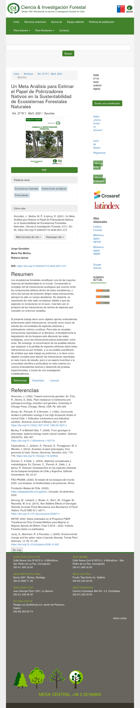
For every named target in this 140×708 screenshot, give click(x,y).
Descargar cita (54, 237)
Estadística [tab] (38, 380)
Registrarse (99, 152)
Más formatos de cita (27, 237)
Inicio (16, 21)
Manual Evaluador (98, 179)
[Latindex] (107, 205)
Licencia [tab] (54, 380)
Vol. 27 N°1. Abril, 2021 (49, 73)
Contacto (64, 30)
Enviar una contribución (107, 103)
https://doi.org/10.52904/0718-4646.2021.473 (41, 266)
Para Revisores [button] (44, 30)
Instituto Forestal (97, 228)
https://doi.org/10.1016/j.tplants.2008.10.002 (35, 544)
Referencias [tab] (20, 380)
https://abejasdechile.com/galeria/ (29, 491)
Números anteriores (35, 21)
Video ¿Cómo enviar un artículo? (98, 123)
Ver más (16, 550)
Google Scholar (97, 266)
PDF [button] (44, 170)
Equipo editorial (75, 21)
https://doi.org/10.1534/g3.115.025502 (37, 455)
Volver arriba (120, 618)
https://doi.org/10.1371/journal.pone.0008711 (35, 513)
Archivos (28, 73)
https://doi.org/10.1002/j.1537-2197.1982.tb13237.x (39, 425)
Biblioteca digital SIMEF (98, 250)
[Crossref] (107, 194)
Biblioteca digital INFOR (98, 238)
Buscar (68, 53)
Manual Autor (98, 165)
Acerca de (56, 21)
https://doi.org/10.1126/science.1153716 (33, 440)
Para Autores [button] (21, 30)
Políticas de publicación (101, 21)
